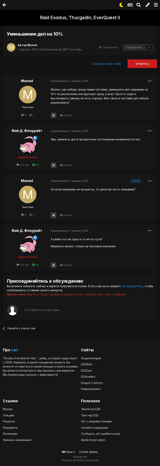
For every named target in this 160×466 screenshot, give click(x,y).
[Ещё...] (149, 81)
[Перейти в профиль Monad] (11, 47)
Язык (70, 451)
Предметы (10, 427)
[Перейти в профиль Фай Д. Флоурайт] (27, 144)
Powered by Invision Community (80, 460)
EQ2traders (88, 376)
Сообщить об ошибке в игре (100, 433)
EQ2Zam (86, 370)
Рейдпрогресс (91, 389)
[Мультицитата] (53, 115)
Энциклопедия (91, 358)
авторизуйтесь (132, 286)
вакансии (68, 370)
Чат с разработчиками (96, 421)
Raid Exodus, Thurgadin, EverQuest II (80, 17)
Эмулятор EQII (90, 409)
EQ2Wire (86, 364)
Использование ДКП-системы (61, 49)
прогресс (49, 370)
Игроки (7, 409)
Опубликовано (69, 80)
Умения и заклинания (17, 440)
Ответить (142, 63)
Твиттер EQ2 (90, 415)
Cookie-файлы (88, 451)
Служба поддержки (94, 427)
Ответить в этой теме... (44, 310)
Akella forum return (93, 440)
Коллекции (10, 433)
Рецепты (9, 421)
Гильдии (8, 415)
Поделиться (109, 47)
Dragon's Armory (92, 382)
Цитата (68, 115)
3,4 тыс (24, 164)
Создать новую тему (106, 63)
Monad (32, 45)
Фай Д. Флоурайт (27, 131)
